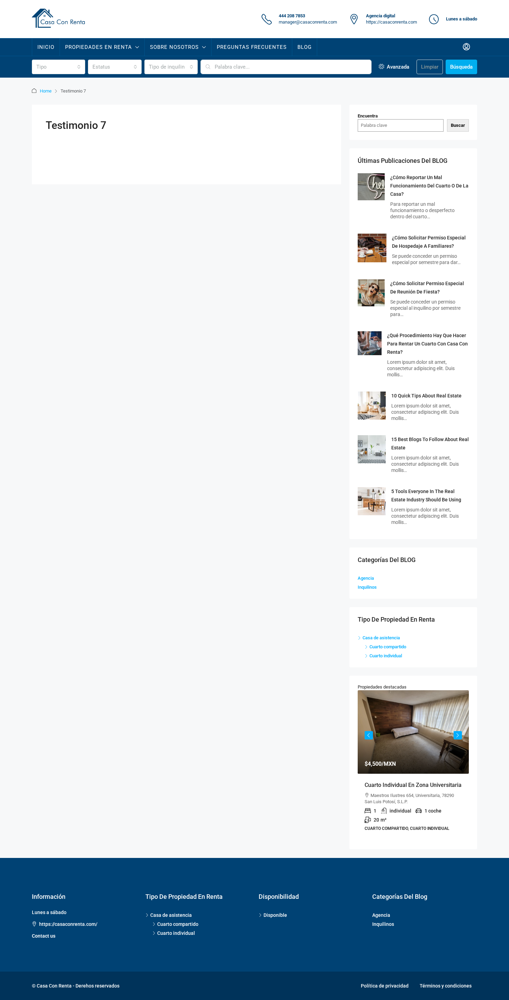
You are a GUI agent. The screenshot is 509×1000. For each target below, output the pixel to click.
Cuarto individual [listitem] (385, 655)
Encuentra (368, 116)
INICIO (45, 47)
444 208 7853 (292, 15)
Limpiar (429, 67)
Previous (369, 735)
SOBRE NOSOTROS (174, 47)
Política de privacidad (385, 986)
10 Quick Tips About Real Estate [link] (426, 395)
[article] (413, 765)
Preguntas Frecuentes (252, 47)
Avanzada (397, 67)
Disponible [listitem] (275, 915)
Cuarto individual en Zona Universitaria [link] (413, 785)
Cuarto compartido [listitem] (387, 646)
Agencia (366, 578)
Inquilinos (367, 587)
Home (46, 91)
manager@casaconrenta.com (308, 22)
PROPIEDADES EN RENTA (98, 47)
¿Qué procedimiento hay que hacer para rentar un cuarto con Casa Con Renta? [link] (427, 344)
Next (458, 735)
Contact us (43, 936)
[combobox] (58, 67)
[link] (371, 186)
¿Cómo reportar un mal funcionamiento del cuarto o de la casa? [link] (429, 186)
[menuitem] (466, 47)
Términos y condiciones (446, 986)
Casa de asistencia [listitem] (381, 637)
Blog (304, 47)
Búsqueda (461, 67)
